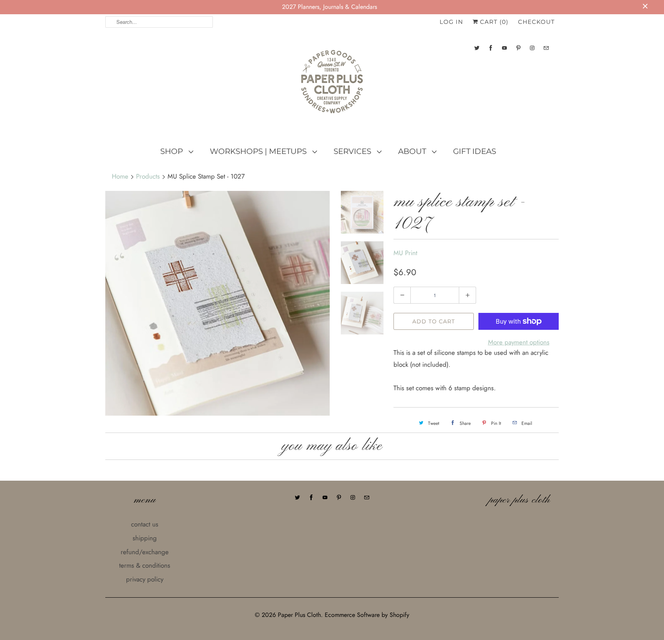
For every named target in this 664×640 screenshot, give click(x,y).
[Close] (463, 272)
